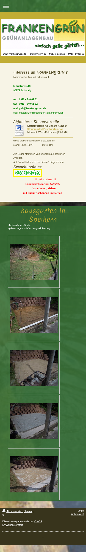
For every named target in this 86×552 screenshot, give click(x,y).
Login (81, 510)
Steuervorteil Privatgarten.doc (45, 129)
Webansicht (77, 514)
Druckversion (14, 511)
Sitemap (28, 511)
